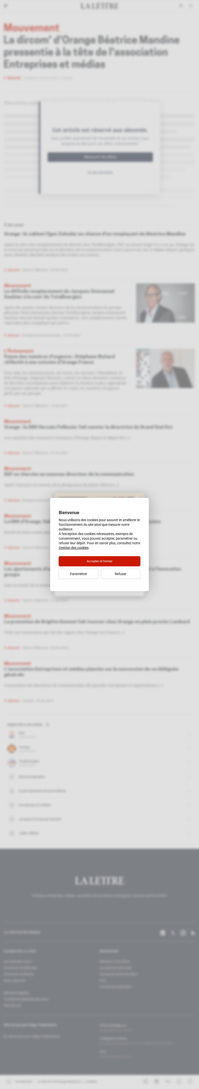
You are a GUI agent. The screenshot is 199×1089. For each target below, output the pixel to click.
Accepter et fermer (99, 561)
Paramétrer (78, 574)
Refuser (120, 574)
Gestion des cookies (74, 548)
